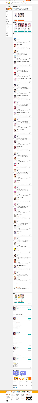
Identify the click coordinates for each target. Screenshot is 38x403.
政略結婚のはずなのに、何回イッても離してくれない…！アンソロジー (23, 112)
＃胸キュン (14, 344)
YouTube (12, 400)
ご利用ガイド (17, 396)
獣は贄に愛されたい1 (18, 332)
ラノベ (18, 3)
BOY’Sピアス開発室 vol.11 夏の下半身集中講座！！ (21, 265)
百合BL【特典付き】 (18, 180)
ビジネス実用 (23, 3)
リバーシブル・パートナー (19, 174)
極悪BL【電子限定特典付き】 (19, 225)
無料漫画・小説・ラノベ (13, 395)
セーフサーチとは (15, 289)
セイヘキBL (18, 248)
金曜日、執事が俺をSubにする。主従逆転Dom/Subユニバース (22, 95)
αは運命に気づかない (18, 157)
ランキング (12, 396)
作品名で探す (7, 33)
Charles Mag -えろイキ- (15, 299)
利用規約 (21, 396)
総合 (6, 3)
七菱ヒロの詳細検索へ (30, 303)
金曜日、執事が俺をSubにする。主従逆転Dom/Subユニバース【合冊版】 (23, 89)
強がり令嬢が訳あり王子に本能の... (15, 29)
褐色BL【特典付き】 (18, 191)
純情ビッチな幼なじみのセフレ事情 (20, 208)
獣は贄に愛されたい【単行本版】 (19, 38)
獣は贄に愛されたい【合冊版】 (19, 44)
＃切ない (16, 344)
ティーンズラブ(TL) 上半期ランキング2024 (22, 375)
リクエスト (17, 399)
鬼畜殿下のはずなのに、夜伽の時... (22, 29)
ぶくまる (7, 23)
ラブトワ (15, 321)
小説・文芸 (21, 3)
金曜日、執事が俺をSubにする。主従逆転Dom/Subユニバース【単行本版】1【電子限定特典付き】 (24, 307)
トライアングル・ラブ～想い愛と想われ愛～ (20, 129)
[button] (15, 20)
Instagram (12, 399)
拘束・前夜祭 (18, 259)
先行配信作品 (7, 19)
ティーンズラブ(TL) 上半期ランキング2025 (16, 375)
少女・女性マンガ (11, 3)
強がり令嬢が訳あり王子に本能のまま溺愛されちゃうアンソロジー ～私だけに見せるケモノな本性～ (25, 78)
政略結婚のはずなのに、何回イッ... (29, 29)
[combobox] (14, 2)
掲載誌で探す (7, 34)
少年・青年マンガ (9, 3)
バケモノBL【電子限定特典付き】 (20, 231)
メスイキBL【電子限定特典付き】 (20, 214)
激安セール (7, 16)
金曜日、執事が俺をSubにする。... (15, 18)
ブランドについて (22, 395)
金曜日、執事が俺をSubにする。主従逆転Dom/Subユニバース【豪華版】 (23, 61)
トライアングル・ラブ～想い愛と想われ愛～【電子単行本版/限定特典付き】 (23, 123)
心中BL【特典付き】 (18, 242)
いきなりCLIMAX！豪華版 (19, 55)
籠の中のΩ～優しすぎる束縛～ (19, 140)
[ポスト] (13, 387)
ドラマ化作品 (7, 14)
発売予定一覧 (7, 11)
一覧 (31, 22)
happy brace (18, 163)
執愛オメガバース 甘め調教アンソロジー (20, 146)
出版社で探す (7, 35)
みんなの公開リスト (7, 21)
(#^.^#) (14, 362)
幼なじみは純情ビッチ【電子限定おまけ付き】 (21, 197)
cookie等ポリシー (22, 398)
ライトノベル (8, 27)
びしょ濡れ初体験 (18, 276)
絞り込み (11, 2)
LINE (11, 398)
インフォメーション (17, 398)
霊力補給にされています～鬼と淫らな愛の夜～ (21, 106)
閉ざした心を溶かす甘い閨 (19, 72)
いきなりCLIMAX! (22, 299)
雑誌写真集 (25, 3)
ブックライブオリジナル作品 (8, 18)
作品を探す (17, 395)
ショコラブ (19, 299)
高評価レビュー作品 (7, 22)
